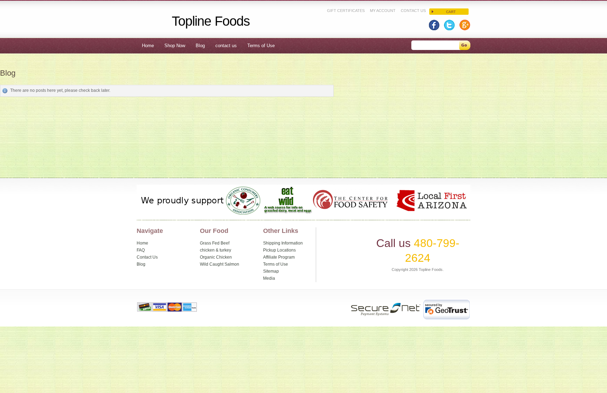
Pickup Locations (279, 250)
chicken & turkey (215, 250)
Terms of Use (275, 264)
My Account (383, 10)
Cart (451, 12)
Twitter (449, 24)
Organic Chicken (216, 257)
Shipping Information (283, 243)
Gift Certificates (346, 10)
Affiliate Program (279, 257)
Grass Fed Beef (214, 243)
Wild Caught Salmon (219, 264)
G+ (463, 24)
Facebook (435, 24)
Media (269, 278)
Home (142, 243)
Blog (141, 264)
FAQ (141, 250)
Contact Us (413, 10)
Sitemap (271, 271)
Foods (211, 20)
